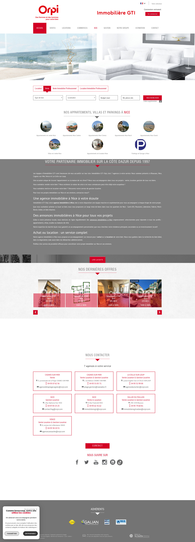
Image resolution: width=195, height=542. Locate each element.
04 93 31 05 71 (95, 383)
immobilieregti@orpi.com (95, 409)
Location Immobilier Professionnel (93, 89)
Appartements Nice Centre (72, 135)
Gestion (107, 28)
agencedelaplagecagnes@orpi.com (53, 387)
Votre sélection (157, 4)
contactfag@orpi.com (54, 409)
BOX (95, 28)
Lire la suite (97, 260)
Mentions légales (45, 536)
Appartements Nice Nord (123, 135)
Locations (66, 28)
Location (38, 89)
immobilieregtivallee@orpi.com (137, 409)
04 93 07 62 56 (53, 383)
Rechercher (152, 97)
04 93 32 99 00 (137, 383)
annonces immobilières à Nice (101, 220)
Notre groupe (123, 28)
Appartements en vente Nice (46, 135)
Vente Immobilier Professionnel (65, 89)
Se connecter (152, 14)
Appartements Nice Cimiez (97, 135)
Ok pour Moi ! (30, 534)
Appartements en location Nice (97, 153)
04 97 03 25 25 (53, 406)
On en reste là (29, 509)
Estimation (140, 28)
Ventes (53, 28)
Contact (155, 28)
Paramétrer (12, 534)
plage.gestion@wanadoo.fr (95, 387)
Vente (47, 89)
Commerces (82, 28)
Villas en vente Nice (54, 153)
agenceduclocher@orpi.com (137, 387)
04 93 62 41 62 (95, 406)
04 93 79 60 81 (137, 406)
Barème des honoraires (57, 536)
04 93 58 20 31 (54, 428)
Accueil (39, 28)
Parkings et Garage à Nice (140, 153)
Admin (70, 536)
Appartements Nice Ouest (149, 135)
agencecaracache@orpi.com (53, 431)
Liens (65, 536)
